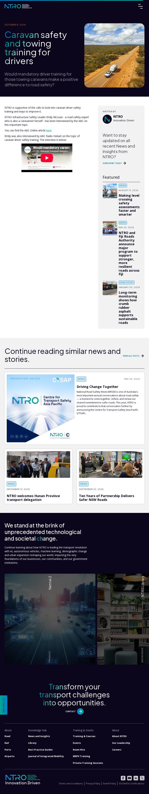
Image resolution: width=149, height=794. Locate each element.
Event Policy (109, 783)
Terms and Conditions (71, 783)
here (48, 130)
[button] (50, 619)
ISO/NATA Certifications (131, 783)
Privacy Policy (93, 783)
